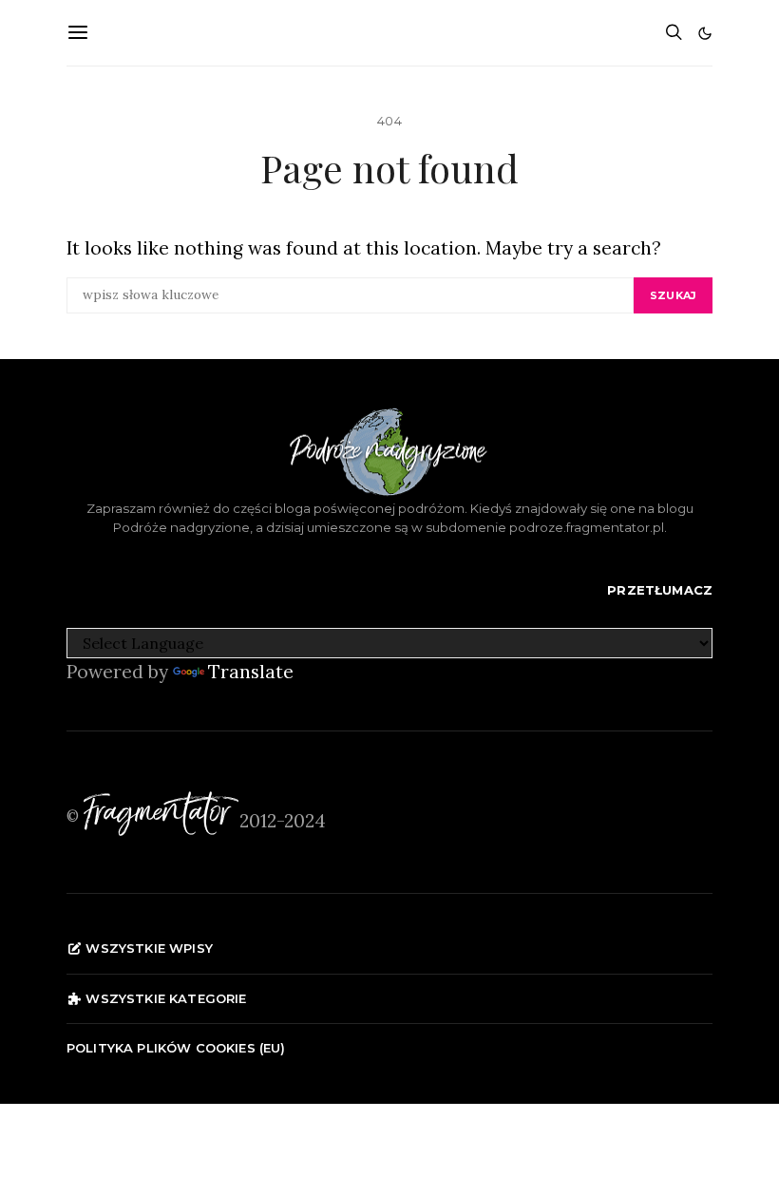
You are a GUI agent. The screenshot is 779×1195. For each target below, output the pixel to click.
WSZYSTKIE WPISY (147, 948)
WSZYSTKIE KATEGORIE (164, 998)
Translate (251, 671)
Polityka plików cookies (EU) (176, 1047)
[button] (704, 33)
